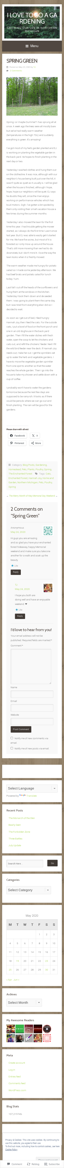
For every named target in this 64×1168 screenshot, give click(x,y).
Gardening (41, 464)
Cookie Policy (11, 1149)
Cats (48, 473)
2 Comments (16, 71)
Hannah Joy (35, 478)
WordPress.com (17, 1090)
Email (14, 701)
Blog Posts (28, 464)
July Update (15, 845)
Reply (15, 572)
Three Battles (15, 838)
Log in (12, 1069)
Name (14, 687)
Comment (17, 645)
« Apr (9, 979)
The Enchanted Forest (20, 473)
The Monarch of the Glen (22, 818)
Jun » (16, 979)
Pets (24, 469)
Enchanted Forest (18, 478)
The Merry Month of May (20, 496)
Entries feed (15, 1076)
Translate (31, 795)
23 (46, 960)
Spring (47, 469)
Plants (31, 469)
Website (15, 714)
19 (17, 960)
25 (10, 969)
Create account (17, 1062)
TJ (34, 67)
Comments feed (17, 1083)
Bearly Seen (15, 824)
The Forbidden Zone (19, 831)
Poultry (39, 469)
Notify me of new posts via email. (32, 748)
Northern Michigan (27, 482)
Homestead (15, 469)
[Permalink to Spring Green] (32, 96)
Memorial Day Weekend (44, 496)
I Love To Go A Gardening (32, 18)
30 (46, 969)
